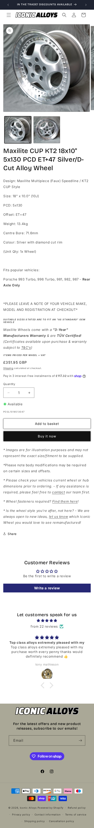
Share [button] (12, 534)
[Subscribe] (80, 740)
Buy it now (47, 436)
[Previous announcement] (8, 5)
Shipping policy (34, 821)
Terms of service (75, 814)
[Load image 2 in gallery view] (46, 129)
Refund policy (77, 807)
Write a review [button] (47, 588)
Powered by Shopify (51, 807)
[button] (9, 15)
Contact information (48, 814)
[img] (47, 620)
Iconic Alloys (28, 807)
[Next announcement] (86, 5)
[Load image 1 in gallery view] (17, 129)
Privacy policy (21, 814)
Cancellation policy (61, 821)
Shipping (8, 368)
